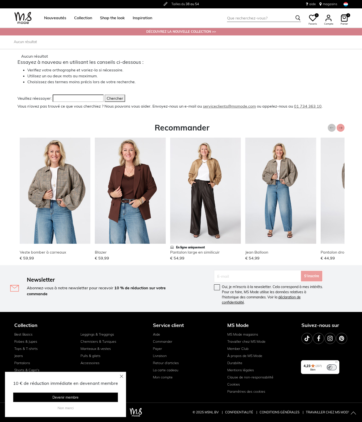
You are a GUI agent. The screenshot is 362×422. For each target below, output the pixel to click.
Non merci (66, 408)
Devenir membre (65, 397)
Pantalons (22, 363)
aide (312, 4)
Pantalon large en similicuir (195, 252)
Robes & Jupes (25, 341)
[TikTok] (307, 338)
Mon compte (163, 377)
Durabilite (234, 363)
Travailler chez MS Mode (246, 341)
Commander (162, 341)
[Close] (122, 376)
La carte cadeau (165, 370)
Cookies (233, 384)
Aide (156, 334)
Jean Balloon (256, 252)
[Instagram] (330, 338)
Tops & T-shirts (26, 348)
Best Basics (23, 334)
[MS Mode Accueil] (23, 18)
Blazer (101, 252)
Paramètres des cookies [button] (246, 391)
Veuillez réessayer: (34, 98)
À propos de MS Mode (244, 356)
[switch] (332, 367)
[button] (55, 18)
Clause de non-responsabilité (250, 377)
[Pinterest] (341, 338)
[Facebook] (318, 338)
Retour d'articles (166, 363)
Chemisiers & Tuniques (98, 341)
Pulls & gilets (90, 356)
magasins (330, 4)
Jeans (18, 356)
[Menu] (336, 363)
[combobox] (264, 18)
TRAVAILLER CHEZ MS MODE (328, 412)
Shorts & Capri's (26, 370)
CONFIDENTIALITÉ (239, 412)
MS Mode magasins (242, 334)
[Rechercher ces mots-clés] (298, 18)
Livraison (160, 356)
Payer (157, 348)
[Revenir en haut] (353, 413)
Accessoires (90, 363)
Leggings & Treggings (97, 334)
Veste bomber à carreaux (43, 252)
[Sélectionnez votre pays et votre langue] (345, 4)
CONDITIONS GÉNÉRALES (280, 412)
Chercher (115, 98)
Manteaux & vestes (96, 348)
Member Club (237, 348)
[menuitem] (53, 18)
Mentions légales (240, 370)
